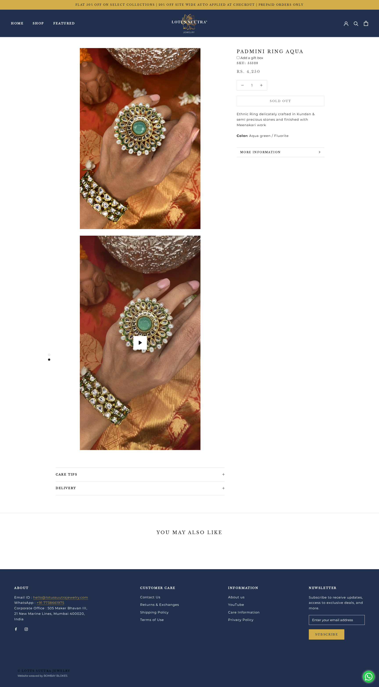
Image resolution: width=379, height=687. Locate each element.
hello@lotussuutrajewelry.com (60, 597)
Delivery (66, 488)
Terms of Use (152, 620)
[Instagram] (26, 629)
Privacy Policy (241, 620)
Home (17, 23)
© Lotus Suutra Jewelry (44, 671)
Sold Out (280, 101)
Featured (64, 23)
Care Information (244, 612)
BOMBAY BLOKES (55, 675)
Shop (38, 23)
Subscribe (326, 634)
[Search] (356, 23)
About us (236, 597)
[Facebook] (16, 629)
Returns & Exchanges (159, 605)
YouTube (236, 605)
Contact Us (150, 597)
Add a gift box (251, 58)
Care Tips (66, 474)
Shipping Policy (154, 612)
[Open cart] (366, 23)
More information (260, 152)
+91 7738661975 (50, 603)
